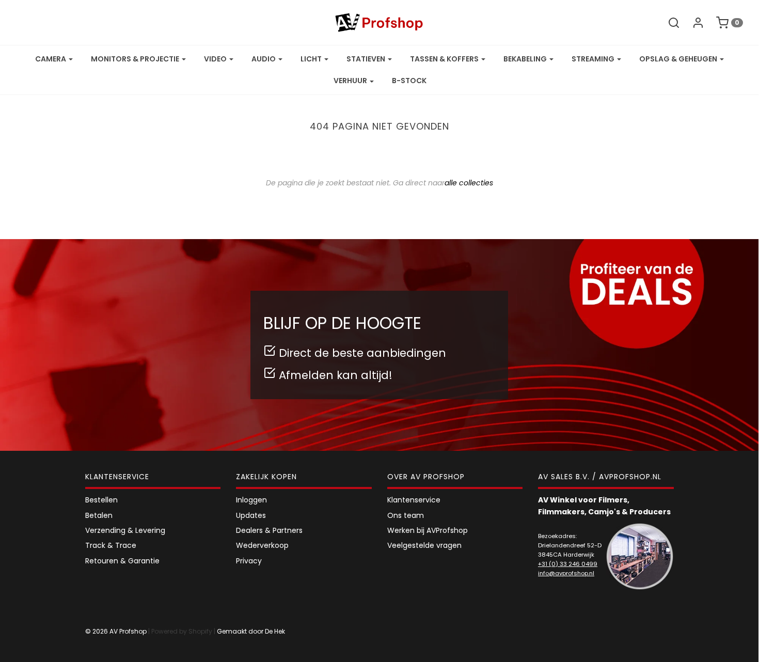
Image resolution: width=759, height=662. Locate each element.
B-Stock (409, 80)
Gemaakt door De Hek (251, 631)
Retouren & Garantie (122, 561)
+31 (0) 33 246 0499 (567, 564)
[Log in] (693, 23)
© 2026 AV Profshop (116, 631)
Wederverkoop (262, 545)
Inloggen (251, 500)
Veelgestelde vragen (424, 545)
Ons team (405, 515)
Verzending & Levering (125, 530)
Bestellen (101, 500)
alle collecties (469, 183)
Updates (251, 515)
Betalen (99, 515)
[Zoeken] (668, 23)
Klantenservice (413, 500)
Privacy (249, 561)
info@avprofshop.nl (566, 573)
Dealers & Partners (269, 530)
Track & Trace (110, 545)
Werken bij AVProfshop (427, 530)
